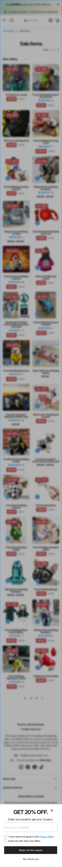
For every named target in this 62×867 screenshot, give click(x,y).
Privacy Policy (46, 836)
